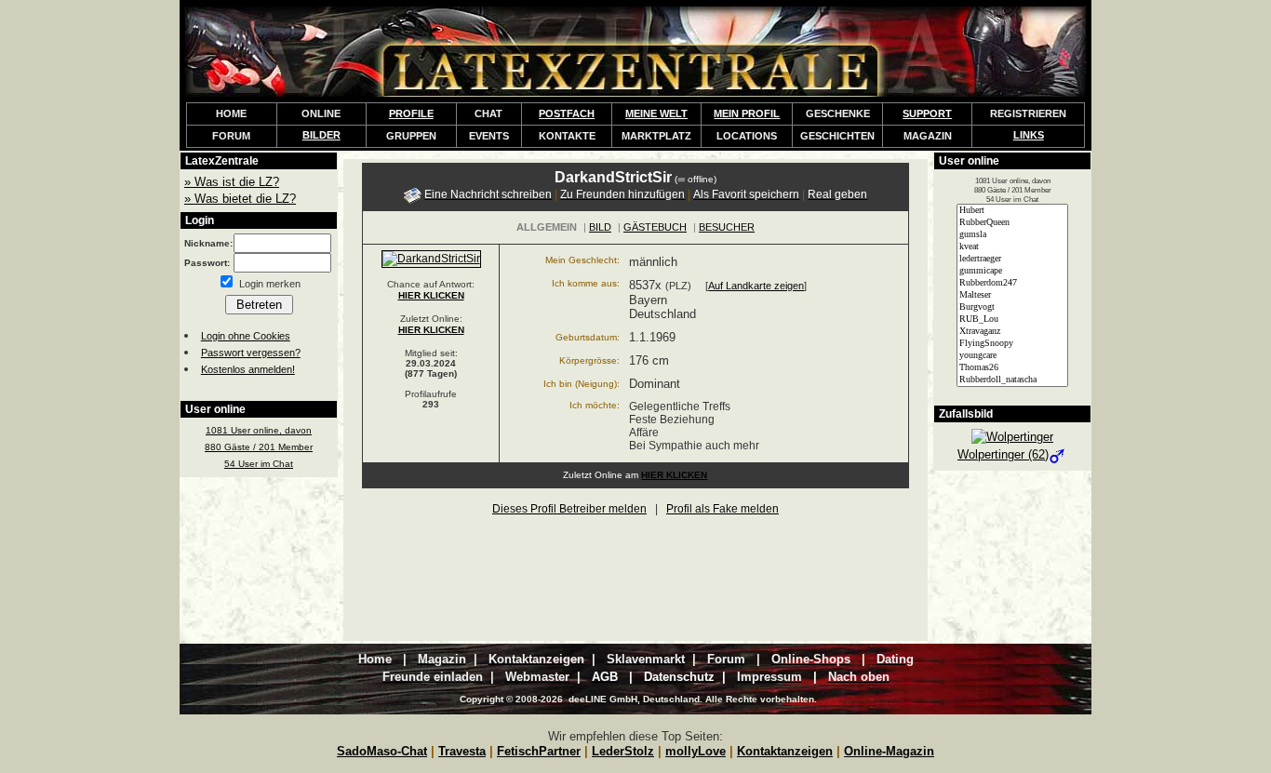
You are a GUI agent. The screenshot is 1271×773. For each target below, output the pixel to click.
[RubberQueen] (1012, 223)
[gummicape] (1012, 271)
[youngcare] (1012, 356)
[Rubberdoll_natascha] (1012, 380)
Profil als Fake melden (722, 508)
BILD (600, 227)
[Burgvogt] (1012, 307)
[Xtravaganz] (1012, 332)
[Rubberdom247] (1012, 283)
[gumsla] (1012, 235)
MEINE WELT (656, 113)
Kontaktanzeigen (785, 751)
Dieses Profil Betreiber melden (569, 508)
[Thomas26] (1012, 368)
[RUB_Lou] (1012, 319)
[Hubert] (1012, 211)
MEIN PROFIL (747, 113)
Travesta (462, 751)
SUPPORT (927, 113)
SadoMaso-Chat (382, 751)
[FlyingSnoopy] (1012, 344)
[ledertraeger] (1012, 259)
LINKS (1028, 134)
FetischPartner (539, 751)
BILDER (321, 134)
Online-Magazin (889, 751)
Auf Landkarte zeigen (756, 285)
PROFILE (411, 113)
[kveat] (1012, 247)
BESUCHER (727, 227)
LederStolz (623, 751)
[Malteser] (1012, 295)
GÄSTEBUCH (655, 227)
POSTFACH (567, 113)
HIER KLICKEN (431, 295)
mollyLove (695, 751)
